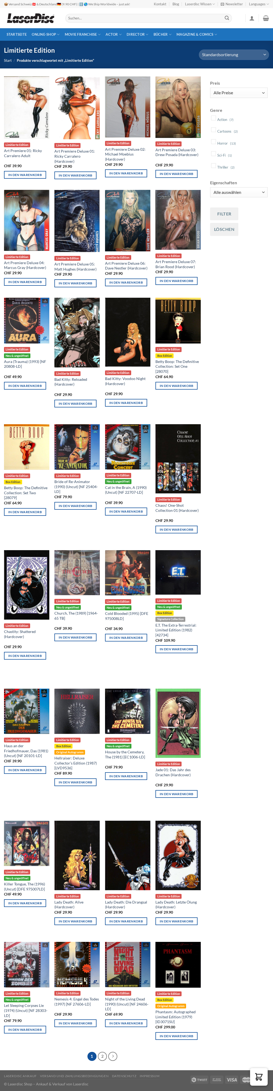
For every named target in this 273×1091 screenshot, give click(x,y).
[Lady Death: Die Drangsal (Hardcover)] (127, 855)
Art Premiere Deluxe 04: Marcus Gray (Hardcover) (25, 265)
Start (8, 60)
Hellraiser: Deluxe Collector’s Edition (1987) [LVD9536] (75, 763)
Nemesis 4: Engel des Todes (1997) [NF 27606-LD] (76, 1001)
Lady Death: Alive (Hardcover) (68, 904)
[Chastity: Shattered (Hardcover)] (26, 585)
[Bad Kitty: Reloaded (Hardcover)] (77, 332)
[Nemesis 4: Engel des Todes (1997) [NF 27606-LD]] (77, 964)
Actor (112, 34)
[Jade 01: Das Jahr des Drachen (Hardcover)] (178, 723)
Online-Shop (44, 34)
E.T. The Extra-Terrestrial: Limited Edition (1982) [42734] (175, 630)
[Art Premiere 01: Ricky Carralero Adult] (26, 107)
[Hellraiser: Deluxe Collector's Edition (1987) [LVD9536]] (77, 711)
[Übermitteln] (227, 18)
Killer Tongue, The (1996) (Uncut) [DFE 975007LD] (24, 886)
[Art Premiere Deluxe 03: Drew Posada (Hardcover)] (178, 107)
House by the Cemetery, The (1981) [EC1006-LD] (125, 754)
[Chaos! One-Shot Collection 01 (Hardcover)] (178, 459)
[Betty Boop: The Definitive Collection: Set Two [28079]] (26, 447)
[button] (259, 1077)
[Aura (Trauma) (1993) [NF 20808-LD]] (26, 320)
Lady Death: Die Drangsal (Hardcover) (126, 904)
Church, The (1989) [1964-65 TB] (76, 615)
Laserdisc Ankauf (20, 1076)
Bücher (161, 34)
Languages (257, 4)
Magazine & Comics (194, 34)
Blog (175, 4)
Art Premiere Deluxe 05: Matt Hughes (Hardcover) (75, 266)
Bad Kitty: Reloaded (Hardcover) (70, 382)
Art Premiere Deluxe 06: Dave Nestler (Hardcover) (126, 266)
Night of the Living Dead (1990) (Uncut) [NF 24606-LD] (126, 1004)
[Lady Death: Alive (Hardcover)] (77, 855)
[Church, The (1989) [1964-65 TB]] (77, 572)
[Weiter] (112, 1056)
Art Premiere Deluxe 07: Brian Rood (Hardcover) (175, 264)
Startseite (17, 34)
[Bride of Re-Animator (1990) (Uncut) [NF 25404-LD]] (77, 447)
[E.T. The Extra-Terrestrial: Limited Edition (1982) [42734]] (178, 572)
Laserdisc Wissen (198, 4)
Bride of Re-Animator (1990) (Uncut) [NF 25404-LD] (76, 486)
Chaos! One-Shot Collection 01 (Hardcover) (177, 508)
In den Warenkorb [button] (25, 175)
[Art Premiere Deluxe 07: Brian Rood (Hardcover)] (178, 220)
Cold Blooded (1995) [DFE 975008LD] (126, 616)
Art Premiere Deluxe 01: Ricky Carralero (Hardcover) (74, 156)
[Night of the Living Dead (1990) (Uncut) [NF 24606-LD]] (127, 964)
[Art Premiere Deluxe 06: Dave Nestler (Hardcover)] (127, 220)
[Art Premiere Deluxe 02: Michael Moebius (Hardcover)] (127, 106)
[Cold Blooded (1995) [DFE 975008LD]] (127, 572)
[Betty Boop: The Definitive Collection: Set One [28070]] (178, 320)
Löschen (224, 229)
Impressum (150, 1076)
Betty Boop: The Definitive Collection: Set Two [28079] (25, 492)
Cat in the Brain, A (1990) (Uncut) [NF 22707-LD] (126, 490)
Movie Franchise (81, 34)
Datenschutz (124, 1076)
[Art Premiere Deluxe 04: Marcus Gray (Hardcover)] (26, 220)
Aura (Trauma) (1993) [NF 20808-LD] (25, 364)
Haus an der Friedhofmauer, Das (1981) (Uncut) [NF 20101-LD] (26, 750)
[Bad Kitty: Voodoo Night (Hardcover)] (127, 332)
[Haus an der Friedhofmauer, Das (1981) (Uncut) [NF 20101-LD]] (26, 711)
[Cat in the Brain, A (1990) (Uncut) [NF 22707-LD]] (127, 446)
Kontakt (160, 4)
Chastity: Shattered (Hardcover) (20, 634)
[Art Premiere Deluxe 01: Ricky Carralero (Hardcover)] (77, 107)
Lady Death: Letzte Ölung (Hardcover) (176, 904)
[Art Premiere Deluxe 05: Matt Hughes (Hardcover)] (77, 221)
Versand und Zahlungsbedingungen (74, 1076)
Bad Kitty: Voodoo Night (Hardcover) (125, 381)
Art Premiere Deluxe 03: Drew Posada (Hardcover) (176, 152)
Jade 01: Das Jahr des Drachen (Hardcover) (173, 772)
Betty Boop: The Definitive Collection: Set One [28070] (177, 366)
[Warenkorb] (266, 18)
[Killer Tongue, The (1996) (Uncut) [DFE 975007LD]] (26, 843)
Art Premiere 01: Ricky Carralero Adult (23, 153)
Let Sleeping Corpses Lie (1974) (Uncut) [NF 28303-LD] (25, 1010)
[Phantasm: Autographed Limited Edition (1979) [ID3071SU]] (178, 965)
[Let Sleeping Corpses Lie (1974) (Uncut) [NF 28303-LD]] (26, 964)
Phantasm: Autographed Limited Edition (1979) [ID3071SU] (175, 1017)
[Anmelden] (252, 18)
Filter (224, 213)
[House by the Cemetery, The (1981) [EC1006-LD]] (127, 711)
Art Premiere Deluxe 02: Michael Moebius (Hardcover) (125, 154)
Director (136, 34)
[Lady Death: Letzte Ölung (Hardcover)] (178, 855)
